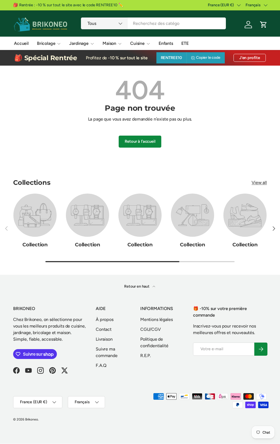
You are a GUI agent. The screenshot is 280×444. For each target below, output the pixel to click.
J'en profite (249, 57)
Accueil (21, 43)
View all (259, 182)
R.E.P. (145, 355)
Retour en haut (137, 286)
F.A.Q (101, 365)
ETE (185, 43)
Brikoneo (31, 419)
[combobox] (153, 23)
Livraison (104, 339)
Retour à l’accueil (140, 141)
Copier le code (208, 57)
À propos (104, 319)
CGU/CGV (150, 329)
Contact (104, 329)
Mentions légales (156, 319)
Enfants (166, 43)
